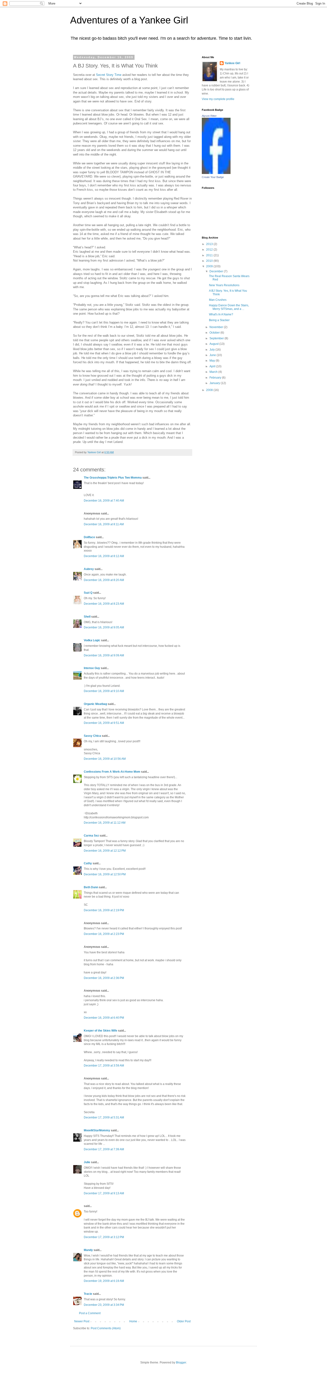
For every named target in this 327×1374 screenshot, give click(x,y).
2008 (210, 390)
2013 (210, 244)
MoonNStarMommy (97, 1130)
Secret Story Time (108, 75)
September (217, 338)
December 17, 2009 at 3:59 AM (104, 1065)
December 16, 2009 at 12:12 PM (105, 850)
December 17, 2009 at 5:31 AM (104, 1117)
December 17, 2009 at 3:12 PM (104, 1237)
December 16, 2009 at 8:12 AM (104, 556)
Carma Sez (91, 835)
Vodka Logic (92, 640)
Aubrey (89, 569)
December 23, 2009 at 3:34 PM (104, 1305)
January (215, 383)
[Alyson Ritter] (216, 173)
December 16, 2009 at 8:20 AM (104, 580)
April (212, 366)
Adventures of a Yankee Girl (129, 20)
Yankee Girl (232, 63)
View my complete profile (218, 99)
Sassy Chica (92, 735)
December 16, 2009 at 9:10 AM (104, 691)
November (216, 327)
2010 (210, 261)
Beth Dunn (91, 887)
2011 (210, 255)
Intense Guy (92, 668)
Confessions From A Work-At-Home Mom (112, 771)
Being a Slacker (219, 320)
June (213, 355)
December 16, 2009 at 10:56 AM (105, 758)
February (215, 377)
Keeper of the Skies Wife (100, 1030)
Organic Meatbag (95, 704)
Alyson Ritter (209, 115)
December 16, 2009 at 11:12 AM (104, 822)
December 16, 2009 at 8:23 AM (104, 603)
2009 (210, 266)
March (213, 372)
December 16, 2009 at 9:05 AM (104, 627)
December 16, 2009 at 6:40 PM (104, 1017)
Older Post (184, 1321)
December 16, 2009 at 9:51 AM (104, 723)
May (212, 360)
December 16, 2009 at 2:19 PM (104, 910)
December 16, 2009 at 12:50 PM (105, 874)
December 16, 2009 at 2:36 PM (104, 978)
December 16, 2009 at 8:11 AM (104, 524)
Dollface (89, 537)
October (214, 332)
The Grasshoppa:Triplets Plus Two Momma (113, 477)
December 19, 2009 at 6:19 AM (104, 1281)
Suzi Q (88, 592)
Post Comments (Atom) (106, 1328)
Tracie (88, 1294)
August (214, 344)
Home (133, 1321)
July (212, 349)
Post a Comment (90, 1313)
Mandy (88, 1250)
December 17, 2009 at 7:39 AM (104, 1149)
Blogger (181, 1362)
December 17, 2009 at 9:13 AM (104, 1193)
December (216, 271)
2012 (210, 249)
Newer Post (81, 1321)
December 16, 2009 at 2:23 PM (104, 934)
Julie (87, 1162)
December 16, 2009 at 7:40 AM (104, 500)
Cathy (88, 863)
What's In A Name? (221, 314)
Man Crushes (217, 300)
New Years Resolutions (224, 285)
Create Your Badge (213, 177)
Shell (87, 616)
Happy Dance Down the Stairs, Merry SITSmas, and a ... (229, 307)
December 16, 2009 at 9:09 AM (104, 655)
